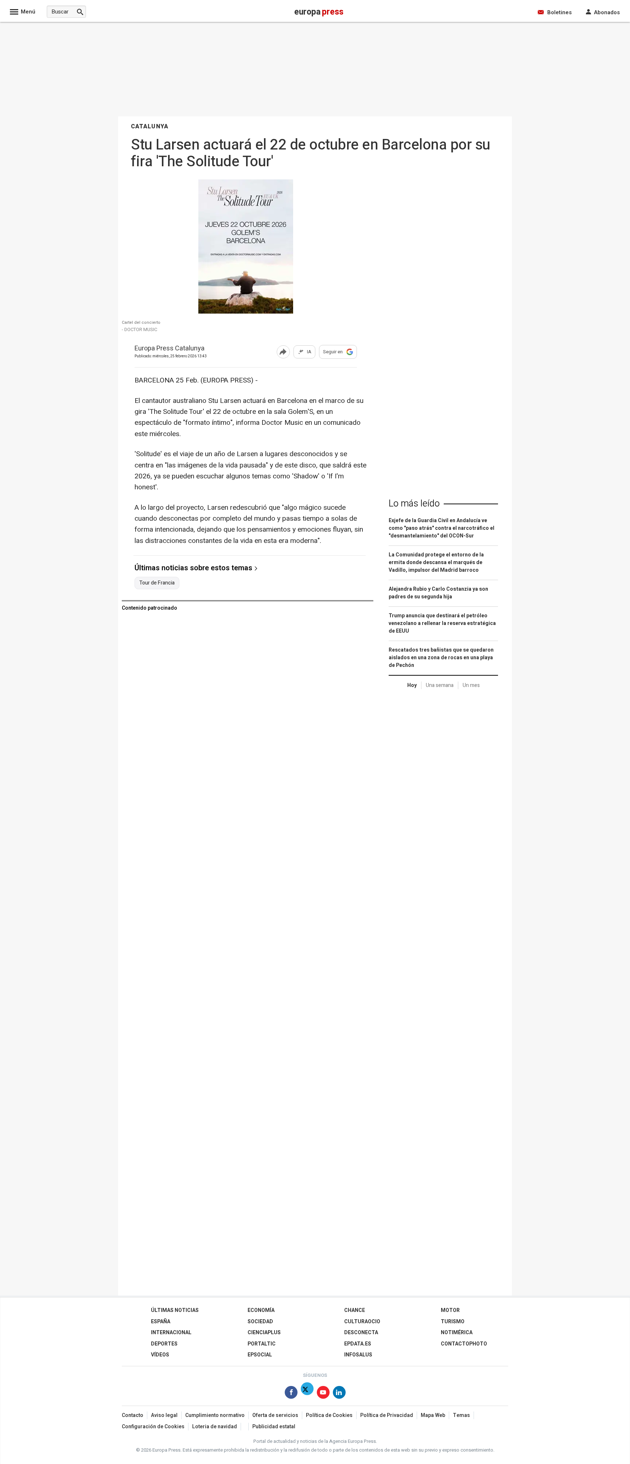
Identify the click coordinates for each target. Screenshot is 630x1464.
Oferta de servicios (275, 1415)
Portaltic (262, 1344)
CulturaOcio (362, 1321)
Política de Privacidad (386, 1415)
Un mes (471, 685)
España (160, 1321)
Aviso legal (164, 1415)
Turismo (452, 1321)
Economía (261, 1310)
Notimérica (456, 1332)
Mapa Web (433, 1415)
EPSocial (260, 1355)
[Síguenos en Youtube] (323, 1394)
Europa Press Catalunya (170, 349)
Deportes (164, 1344)
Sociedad (260, 1321)
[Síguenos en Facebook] (291, 1394)
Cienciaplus (264, 1332)
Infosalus (358, 1355)
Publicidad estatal (273, 1426)
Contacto (132, 1415)
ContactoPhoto (464, 1344)
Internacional (171, 1332)
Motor (450, 1310)
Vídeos (160, 1355)
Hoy (412, 685)
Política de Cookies (329, 1415)
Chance (354, 1310)
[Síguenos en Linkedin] (339, 1394)
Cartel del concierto (141, 323)
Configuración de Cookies (153, 1426)
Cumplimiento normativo (215, 1415)
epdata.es (357, 1344)
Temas (461, 1415)
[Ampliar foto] (245, 312)
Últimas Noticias (175, 1310)
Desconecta (361, 1332)
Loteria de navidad (214, 1426)
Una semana (440, 685)
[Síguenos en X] (307, 1394)
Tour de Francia (157, 583)
